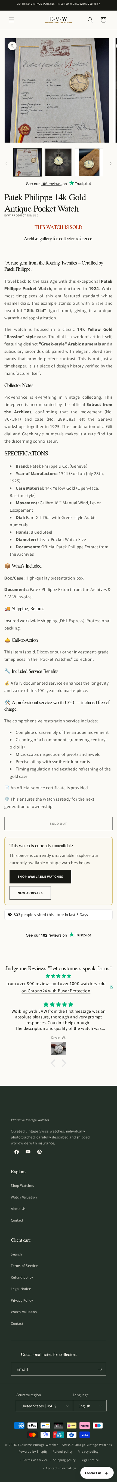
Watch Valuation (24, 1197)
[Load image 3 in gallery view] (89, 162)
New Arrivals (30, 893)
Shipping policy (64, 1460)
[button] (11, 19)
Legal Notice (21, 1288)
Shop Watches (22, 1185)
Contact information (61, 1468)
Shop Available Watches (40, 876)
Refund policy (22, 1277)
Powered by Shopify (33, 1451)
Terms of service (35, 1460)
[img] (58, 976)
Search (16, 1254)
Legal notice (90, 1460)
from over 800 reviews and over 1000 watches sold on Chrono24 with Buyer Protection (56, 986)
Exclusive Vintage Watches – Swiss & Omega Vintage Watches (65, 1444)
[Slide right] (111, 163)
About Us (18, 1208)
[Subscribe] (100, 1369)
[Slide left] (6, 163)
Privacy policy (88, 1451)
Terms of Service (24, 1265)
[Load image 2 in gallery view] (58, 162)
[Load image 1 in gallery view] (28, 162)
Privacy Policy (22, 1300)
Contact (17, 1220)
